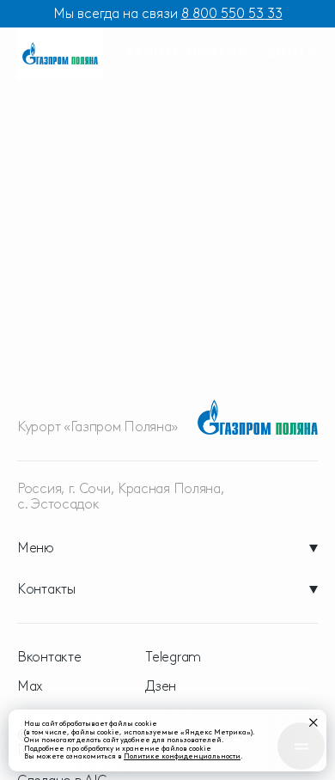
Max (30, 686)
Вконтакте (49, 657)
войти (292, 53)
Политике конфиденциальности (182, 756)
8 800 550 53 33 (232, 13)
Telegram (173, 657)
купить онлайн (187, 53)
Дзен (160, 686)
